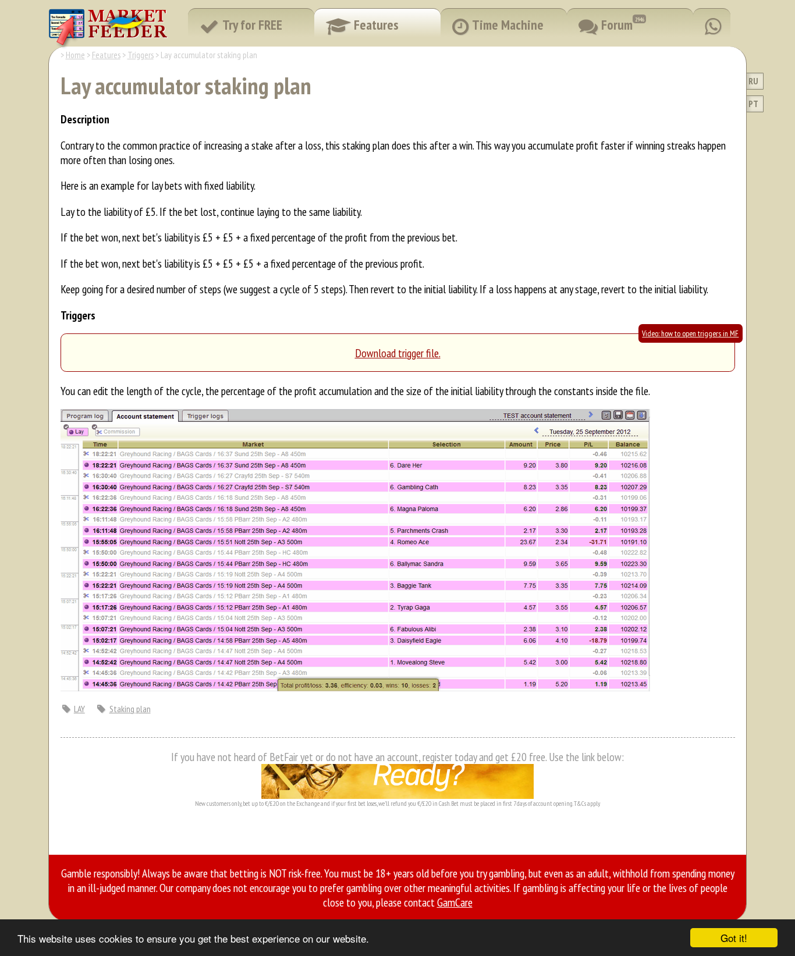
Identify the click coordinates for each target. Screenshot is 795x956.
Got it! (734, 937)
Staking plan (130, 709)
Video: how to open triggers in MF (690, 333)
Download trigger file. (398, 353)
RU (753, 81)
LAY (79, 709)
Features (106, 55)
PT (753, 103)
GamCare (455, 902)
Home (75, 55)
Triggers (140, 55)
